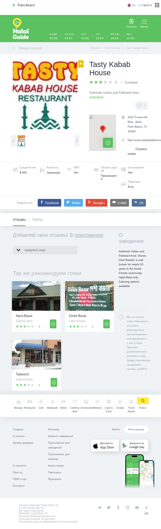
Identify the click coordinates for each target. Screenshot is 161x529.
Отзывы (19, 220)
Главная (95, 47)
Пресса (17, 472)
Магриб (115, 36)
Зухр (85, 36)
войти (148, 5)
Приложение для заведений (59, 445)
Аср (100, 36)
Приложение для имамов (59, 456)
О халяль (19, 436)
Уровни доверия (23, 442)
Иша (130, 36)
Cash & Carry (112, 47)
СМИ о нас (20, 479)
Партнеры (54, 472)
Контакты (19, 485)
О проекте (19, 465)
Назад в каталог (30, 48)
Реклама (53, 429)
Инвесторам (56, 465)
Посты (37, 220)
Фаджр (54, 36)
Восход (69, 36)
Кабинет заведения (60, 436)
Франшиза (54, 479)
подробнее (96, 96)
